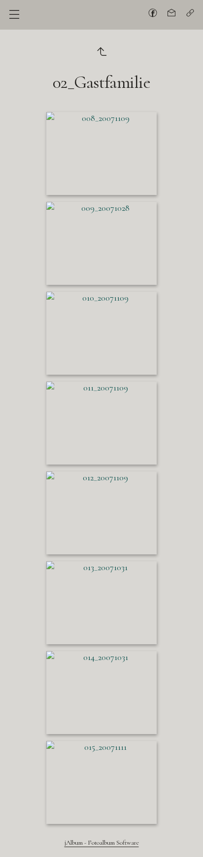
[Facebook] (153, 13)
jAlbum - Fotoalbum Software (102, 843)
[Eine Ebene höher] (101, 51)
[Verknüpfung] (190, 13)
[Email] (171, 13)
